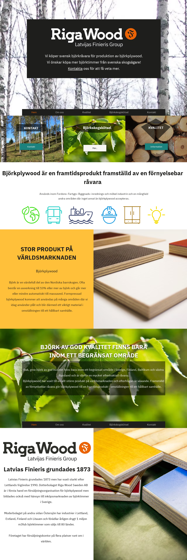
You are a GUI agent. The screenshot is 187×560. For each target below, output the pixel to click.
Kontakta (75, 68)
